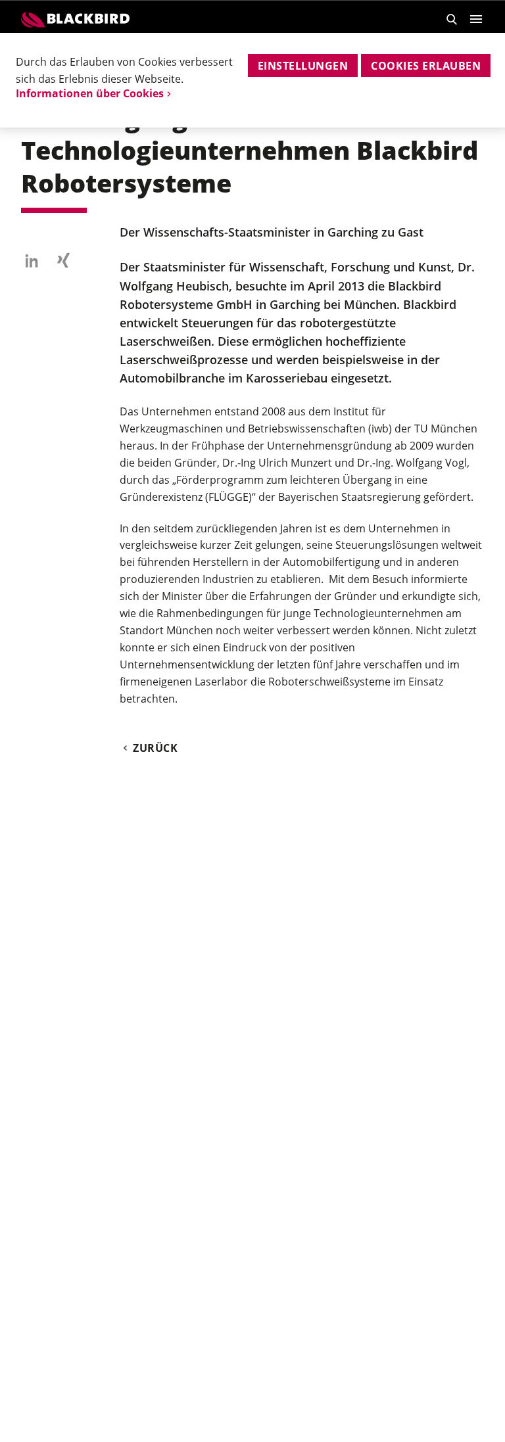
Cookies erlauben (426, 65)
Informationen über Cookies (90, 93)
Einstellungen (303, 65)
